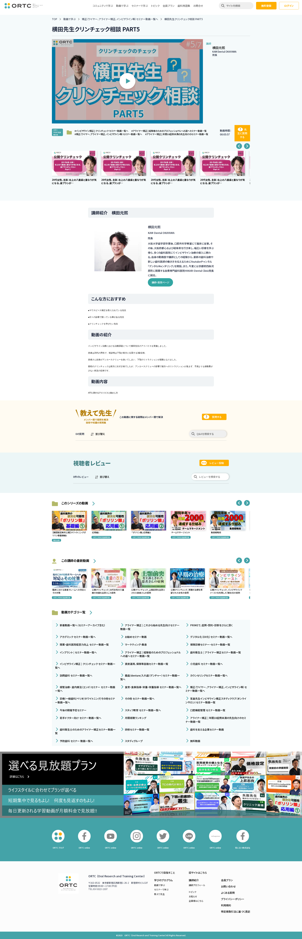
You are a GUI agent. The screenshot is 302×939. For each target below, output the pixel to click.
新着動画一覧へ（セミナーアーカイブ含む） (82, 625)
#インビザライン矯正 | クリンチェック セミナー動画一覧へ (101, 130)
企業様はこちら (196, 900)
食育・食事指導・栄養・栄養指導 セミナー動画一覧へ (152, 687)
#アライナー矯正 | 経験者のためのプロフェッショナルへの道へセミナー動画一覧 (169, 130)
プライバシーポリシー (232, 899)
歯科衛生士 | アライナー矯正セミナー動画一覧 (215, 652)
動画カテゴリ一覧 (73, 612)
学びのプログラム (163, 880)
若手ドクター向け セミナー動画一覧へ (80, 718)
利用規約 (226, 905)
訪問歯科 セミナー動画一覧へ (75, 675)
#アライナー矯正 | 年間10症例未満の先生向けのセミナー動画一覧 (176, 134)
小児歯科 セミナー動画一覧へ (206, 664)
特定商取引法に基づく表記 (235, 911)
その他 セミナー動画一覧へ (139, 698)
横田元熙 (218, 47)
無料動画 (195, 741)
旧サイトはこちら (198, 872)
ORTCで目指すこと (164, 872)
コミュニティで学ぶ (103, 6)
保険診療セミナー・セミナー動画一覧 (210, 644)
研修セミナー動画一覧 (136, 729)
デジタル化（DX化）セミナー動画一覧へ (211, 637)
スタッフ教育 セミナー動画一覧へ (142, 710)
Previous (239, 146)
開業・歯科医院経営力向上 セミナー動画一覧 (84, 644)
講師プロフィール (197, 885)
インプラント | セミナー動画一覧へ (78, 652)
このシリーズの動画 (74, 503)
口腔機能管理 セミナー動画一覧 (207, 710)
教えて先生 (159, 894)
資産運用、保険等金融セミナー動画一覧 (146, 664)
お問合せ (198, 6)
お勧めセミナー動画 (135, 637)
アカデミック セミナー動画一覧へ (77, 637)
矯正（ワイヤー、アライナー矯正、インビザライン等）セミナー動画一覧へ (120, 19)
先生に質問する (242, 133)
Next (247, 146)
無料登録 (266, 6)
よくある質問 (228, 893)
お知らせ (193, 896)
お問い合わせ (228, 886)
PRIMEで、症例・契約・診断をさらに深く (211, 625)
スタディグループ (133, 741)
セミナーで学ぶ (139, 6)
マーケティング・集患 (135, 644)
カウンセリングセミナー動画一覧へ (209, 675)
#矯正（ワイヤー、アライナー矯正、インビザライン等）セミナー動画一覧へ (108, 134)
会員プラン (168, 6)
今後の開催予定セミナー (73, 710)
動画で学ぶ (122, 6)
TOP (54, 19)
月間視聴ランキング (135, 718)
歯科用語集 (184, 6)
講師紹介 (194, 880)
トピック (155, 6)
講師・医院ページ (160, 282)
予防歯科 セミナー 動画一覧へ (76, 741)
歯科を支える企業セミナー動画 (207, 729)
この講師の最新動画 (75, 560)
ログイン (289, 6)
